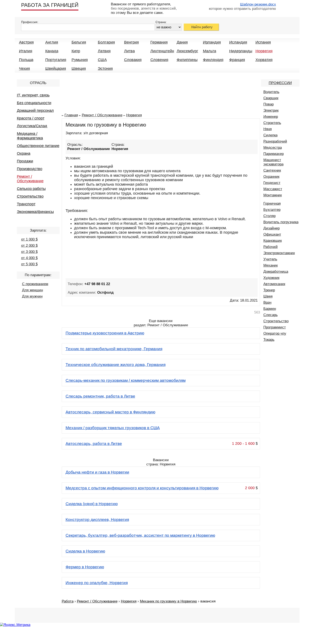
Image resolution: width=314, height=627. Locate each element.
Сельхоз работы (31, 189)
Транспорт (26, 204)
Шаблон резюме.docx (258, 4)
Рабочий (270, 247)
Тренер (269, 290)
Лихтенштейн (162, 51)
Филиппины (187, 60)
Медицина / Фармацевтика (30, 135)
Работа (67, 601)
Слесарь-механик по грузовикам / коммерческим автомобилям (126, 380)
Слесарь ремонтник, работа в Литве (100, 396)
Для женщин (32, 290)
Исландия (238, 42)
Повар (268, 104)
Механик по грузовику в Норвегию (168, 601)
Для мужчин (32, 296)
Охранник (271, 177)
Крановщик (272, 241)
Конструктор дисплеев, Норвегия (97, 519)
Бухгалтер (271, 210)
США (102, 60)
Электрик (271, 110)
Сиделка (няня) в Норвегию (92, 504)
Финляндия (213, 60)
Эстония (105, 68)
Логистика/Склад (32, 126)
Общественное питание (38, 146)
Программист (274, 327)
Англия (51, 42)
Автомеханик (274, 284)
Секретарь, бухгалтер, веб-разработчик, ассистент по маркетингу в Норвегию (140, 535)
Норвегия (264, 51)
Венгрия (131, 42)
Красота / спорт (30, 118)
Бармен (269, 309)
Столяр (269, 216)
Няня (267, 129)
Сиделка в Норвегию (85, 551)
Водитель (271, 92)
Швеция (79, 68)
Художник (271, 278)
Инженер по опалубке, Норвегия (97, 582)
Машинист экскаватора (273, 162)
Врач (267, 302)
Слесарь (270, 315)
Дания (182, 42)
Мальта (209, 51)
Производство (29, 169)
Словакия (133, 60)
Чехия (24, 68)
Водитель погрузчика (280, 222)
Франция (237, 60)
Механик (270, 265)
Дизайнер (271, 228)
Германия (159, 42)
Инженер (270, 117)
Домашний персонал (35, 110)
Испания (263, 42)
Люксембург (187, 51)
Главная (71, 115)
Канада (51, 51)
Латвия (104, 51)
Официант (272, 234)
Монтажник (272, 195)
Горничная (272, 203)
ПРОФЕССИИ (280, 83)
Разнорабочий (275, 141)
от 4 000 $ (29, 258)
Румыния (80, 60)
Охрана (23, 153)
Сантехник (272, 170)
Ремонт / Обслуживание (30, 178)
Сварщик (270, 98)
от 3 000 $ (29, 252)
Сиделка (270, 135)
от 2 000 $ (29, 246)
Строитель (272, 123)
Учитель (270, 259)
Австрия (26, 42)
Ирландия (212, 42)
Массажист (272, 189)
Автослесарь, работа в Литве (94, 443)
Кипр (76, 51)
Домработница (275, 272)
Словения (159, 60)
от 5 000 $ (29, 264)
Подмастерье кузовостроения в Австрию (105, 333)
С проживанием (35, 284)
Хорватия (264, 60)
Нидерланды (240, 51)
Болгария (106, 42)
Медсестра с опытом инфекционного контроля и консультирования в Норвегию (142, 488)
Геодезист (271, 183)
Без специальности (34, 103)
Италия (25, 51)
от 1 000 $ (29, 239)
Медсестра (272, 148)
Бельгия (79, 42)
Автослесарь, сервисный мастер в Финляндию (110, 412)
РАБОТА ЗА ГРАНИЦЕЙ (49, 5)
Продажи (25, 161)
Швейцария (55, 68)
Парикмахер (273, 154)
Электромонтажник (279, 253)
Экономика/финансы (35, 212)
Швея (268, 296)
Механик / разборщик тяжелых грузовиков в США (113, 428)
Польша (26, 60)
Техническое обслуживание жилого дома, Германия (116, 364)
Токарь (268, 340)
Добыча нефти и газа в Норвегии (97, 472)
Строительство (30, 196)
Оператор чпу (274, 333)
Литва (129, 51)
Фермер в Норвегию (85, 567)
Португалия (55, 60)
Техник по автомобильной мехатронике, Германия (114, 349)
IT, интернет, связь (33, 95)
